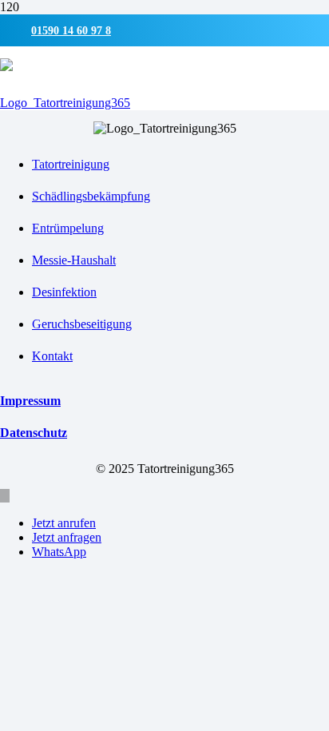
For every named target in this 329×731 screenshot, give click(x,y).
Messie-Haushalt (74, 260)
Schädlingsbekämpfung (91, 196)
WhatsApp (59, 551)
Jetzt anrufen (64, 523)
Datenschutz (33, 432)
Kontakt (52, 356)
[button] (5, 496)
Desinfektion (64, 292)
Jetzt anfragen (66, 537)
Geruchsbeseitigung (82, 324)
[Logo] (65, 102)
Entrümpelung (68, 228)
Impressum (30, 400)
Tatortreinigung (70, 164)
